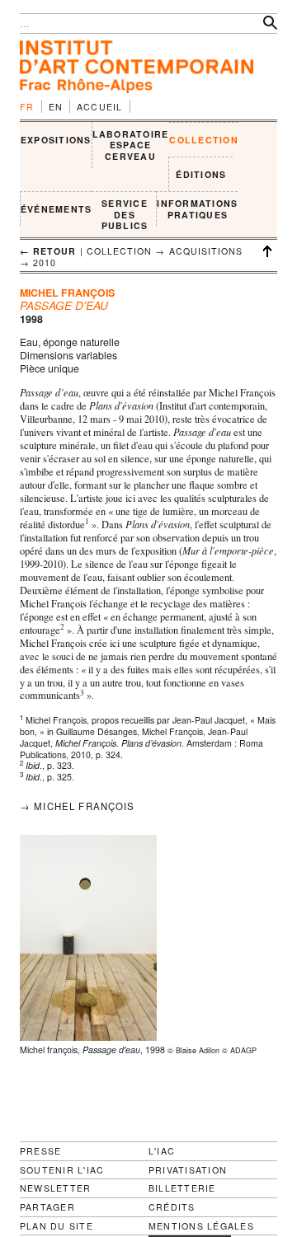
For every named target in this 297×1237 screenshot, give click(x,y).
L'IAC (161, 1151)
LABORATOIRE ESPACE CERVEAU (130, 145)
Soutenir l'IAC (62, 1170)
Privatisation (187, 1170)
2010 (44, 262)
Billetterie (182, 1188)
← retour (48, 251)
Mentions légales (201, 1226)
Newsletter (55, 1188)
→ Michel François (77, 806)
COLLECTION (203, 140)
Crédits (172, 1207)
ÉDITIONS (201, 174)
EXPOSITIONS (56, 140)
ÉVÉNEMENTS (56, 209)
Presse (40, 1151)
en (56, 107)
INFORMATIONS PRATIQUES (197, 209)
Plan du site (56, 1226)
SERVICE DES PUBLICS (124, 214)
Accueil (100, 107)
